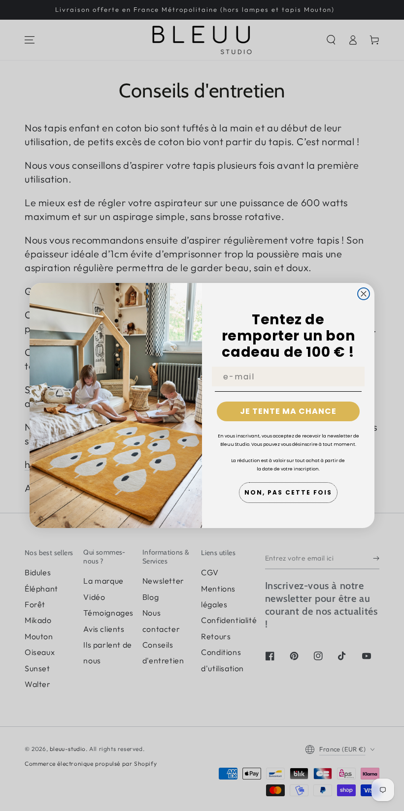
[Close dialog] (364, 294)
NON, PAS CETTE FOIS (288, 492)
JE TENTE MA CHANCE (288, 411)
